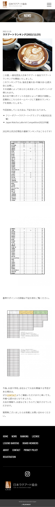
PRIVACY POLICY (31, 450)
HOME (5, 436)
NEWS (14, 436)
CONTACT (11, 395)
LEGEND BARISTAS (11, 443)
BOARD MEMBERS (30, 443)
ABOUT (6, 450)
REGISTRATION (9, 457)
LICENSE (35, 436)
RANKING (24, 436)
